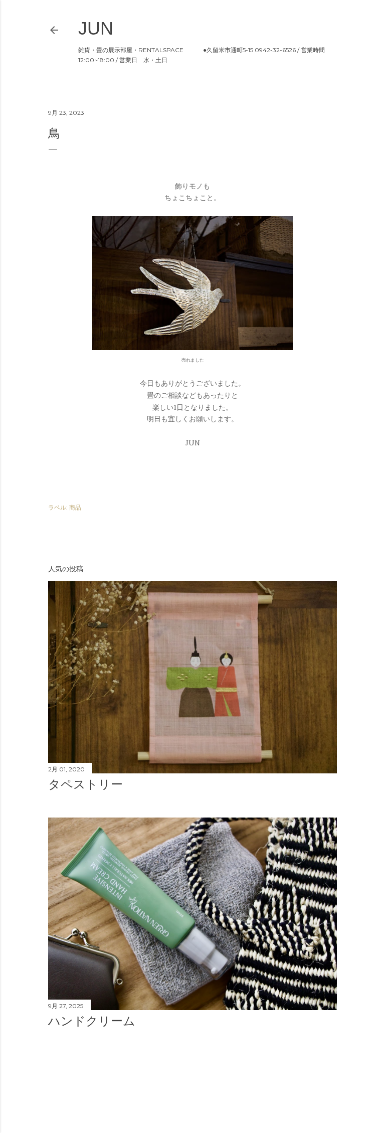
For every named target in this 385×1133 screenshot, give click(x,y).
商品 (75, 507)
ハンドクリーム (91, 1021)
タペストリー (85, 784)
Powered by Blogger (200, 1085)
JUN (95, 28)
